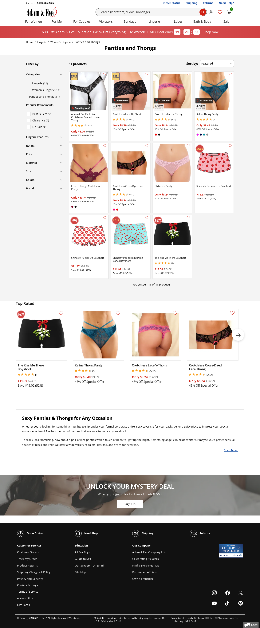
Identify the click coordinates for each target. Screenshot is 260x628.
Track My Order (27, 559)
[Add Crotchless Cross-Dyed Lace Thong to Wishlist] (146, 145)
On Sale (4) (39, 127)
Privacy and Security (30, 579)
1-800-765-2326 (45, 3)
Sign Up (130, 504)
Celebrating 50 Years (145, 559)
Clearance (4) (40, 120)
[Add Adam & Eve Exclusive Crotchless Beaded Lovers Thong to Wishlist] (104, 74)
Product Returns (27, 565)
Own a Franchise (143, 579)
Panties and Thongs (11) (44, 96)
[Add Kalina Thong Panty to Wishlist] (230, 74)
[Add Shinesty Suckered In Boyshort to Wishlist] (230, 145)
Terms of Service (27, 591)
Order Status (171, 3)
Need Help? (226, 3)
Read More (231, 450)
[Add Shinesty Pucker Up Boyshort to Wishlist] (104, 217)
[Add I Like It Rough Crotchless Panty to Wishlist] (104, 145)
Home (29, 42)
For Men (58, 21)
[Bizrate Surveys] (237, 555)
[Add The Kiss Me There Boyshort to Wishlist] (188, 217)
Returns (208, 3)
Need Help (91, 533)
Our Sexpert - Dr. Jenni (89, 565)
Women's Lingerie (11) (46, 90)
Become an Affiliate (144, 572)
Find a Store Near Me (145, 565)
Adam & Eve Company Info (149, 552)
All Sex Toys (82, 552)
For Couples (81, 21)
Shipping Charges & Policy (33, 572)
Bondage (130, 21)
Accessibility (25, 598)
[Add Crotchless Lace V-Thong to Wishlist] (188, 74)
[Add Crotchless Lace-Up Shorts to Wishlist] (146, 74)
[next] (238, 335)
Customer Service (28, 552)
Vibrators (106, 21)
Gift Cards (23, 605)
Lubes (178, 21)
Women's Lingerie (60, 42)
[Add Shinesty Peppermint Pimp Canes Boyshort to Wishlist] (146, 217)
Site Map (80, 572)
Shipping (191, 3)
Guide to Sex (83, 559)
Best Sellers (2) (41, 114)
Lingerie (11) (40, 83)
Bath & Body (202, 21)
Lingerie (154, 21)
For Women (33, 21)
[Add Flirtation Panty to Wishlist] (188, 145)
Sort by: (192, 63)
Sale (226, 21)
